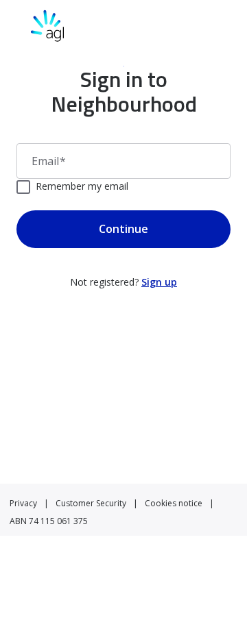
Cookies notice (173, 503)
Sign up (159, 281)
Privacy (23, 503)
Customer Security (91, 503)
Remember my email (82, 186)
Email (49, 161)
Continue (123, 228)
